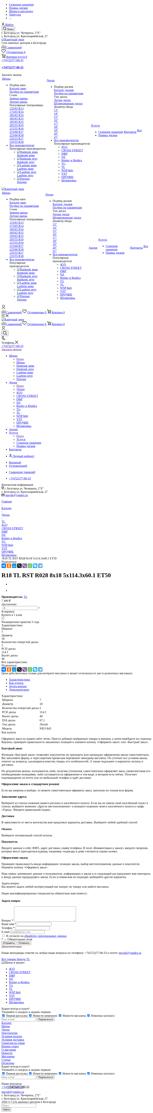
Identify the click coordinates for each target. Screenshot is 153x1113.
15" (56, 116)
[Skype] (35, 565)
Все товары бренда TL (15, 959)
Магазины (8, 1056)
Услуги (20, 439)
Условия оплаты (11, 1036)
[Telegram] (40, 565)
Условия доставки (12, 1039)
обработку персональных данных (45, 936)
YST (4, 548)
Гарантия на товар (13, 1043)
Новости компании (45, 1015)
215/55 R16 (17, 128)
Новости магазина (74, 1015)
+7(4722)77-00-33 (12, 60)
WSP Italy (7, 545)
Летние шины (18, 101)
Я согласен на (36, 936)
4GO (4, 524)
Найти (6, 1109)
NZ (3, 535)
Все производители (22, 145)
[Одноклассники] (9, 565)
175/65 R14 (17, 111)
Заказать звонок (11, 349)
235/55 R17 (17, 138)
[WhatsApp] (30, 565)
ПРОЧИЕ (7, 551)
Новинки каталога (102, 1015)
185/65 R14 (17, 115)
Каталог (6, 1023)
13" (56, 110)
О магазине (8, 1049)
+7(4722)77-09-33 (18, 1086)
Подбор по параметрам (24, 91)
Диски (20, 389)
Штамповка (8, 555)
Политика (7, 1063)
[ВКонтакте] (3, 565)
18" (56, 126)
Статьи (5, 1059)
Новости (7, 1053)
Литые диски (62, 100)
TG (3, 541)
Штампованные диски (68, 103)
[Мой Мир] (14, 565)
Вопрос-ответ (10, 1046)
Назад (20, 359)
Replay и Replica (11, 538)
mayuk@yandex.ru (16, 495)
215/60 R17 (17, 131)
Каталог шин (18, 88)
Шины (20, 362)
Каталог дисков (64, 90)
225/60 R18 (17, 135)
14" (56, 113)
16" (56, 120)
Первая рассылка (16, 1015)
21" (56, 136)
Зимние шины (19, 98)
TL (25, 596)
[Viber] (24, 565)
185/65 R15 (17, 118)
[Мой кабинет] (3, 307)
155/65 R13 (17, 108)
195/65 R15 (17, 121)
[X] (19, 565)
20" (56, 133)
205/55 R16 (17, 125)
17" (56, 123)
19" (56, 130)
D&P (4, 531)
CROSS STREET (12, 528)
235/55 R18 (17, 142)
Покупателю (9, 1033)
